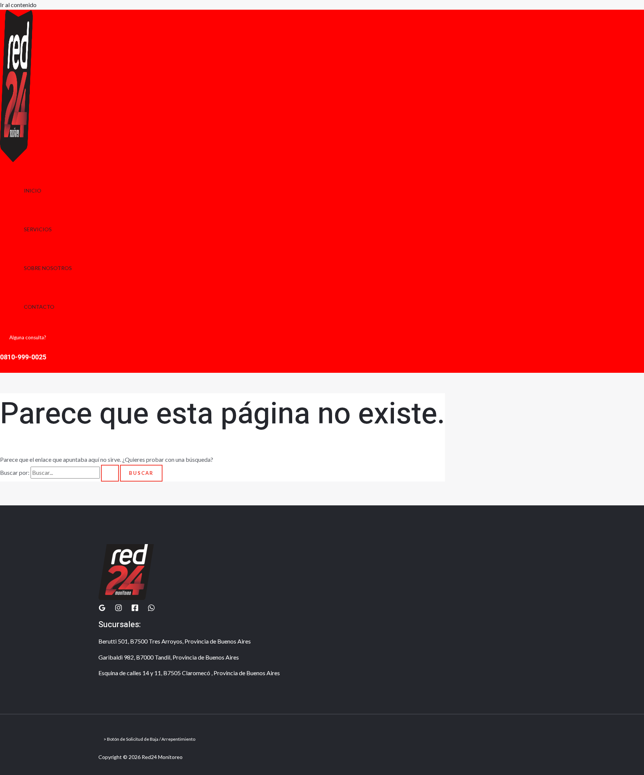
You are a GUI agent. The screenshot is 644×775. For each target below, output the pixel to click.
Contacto (39, 307)
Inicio (32, 190)
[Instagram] (118, 609)
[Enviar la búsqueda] (110, 473)
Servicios (38, 229)
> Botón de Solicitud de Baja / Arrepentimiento (149, 739)
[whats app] (151, 609)
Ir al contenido (18, 4)
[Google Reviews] (102, 609)
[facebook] (135, 609)
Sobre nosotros (48, 268)
